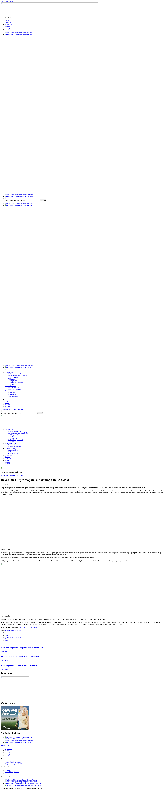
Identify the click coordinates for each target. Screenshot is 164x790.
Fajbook (7, 29)
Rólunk (7, 21)
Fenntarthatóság (13, 392)
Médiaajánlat (8, 770)
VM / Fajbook (9, 372)
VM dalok (11, 379)
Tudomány (8, 401)
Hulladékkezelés (13, 394)
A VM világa (5, 745)
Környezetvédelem (10, 391)
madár (6, 640)
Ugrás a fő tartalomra (7, 1)
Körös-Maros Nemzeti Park (13, 630)
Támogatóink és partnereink (13, 762)
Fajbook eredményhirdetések (17, 374)
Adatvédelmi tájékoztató (12, 772)
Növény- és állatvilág (14, 389)
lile (5, 639)
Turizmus (7, 399)
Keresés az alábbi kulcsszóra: (13, 200)
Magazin (7, 26)
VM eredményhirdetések (15, 382)
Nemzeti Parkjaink (13, 387)
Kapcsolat (8, 22)
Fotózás (7, 403)
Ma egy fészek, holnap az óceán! (18, 375)
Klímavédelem (9, 398)
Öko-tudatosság (13, 396)
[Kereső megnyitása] (5, 198)
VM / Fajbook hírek (14, 377)
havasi (6, 635)
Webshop (7, 28)
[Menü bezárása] (5, 369)
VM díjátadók (12, 381)
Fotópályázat (8, 24)
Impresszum (8, 749)
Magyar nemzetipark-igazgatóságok (15, 764)
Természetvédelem (10, 386)
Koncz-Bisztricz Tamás (28, 627)
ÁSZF (6, 773)
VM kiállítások (12, 384)
